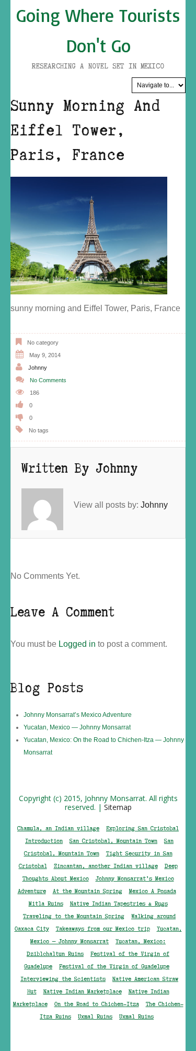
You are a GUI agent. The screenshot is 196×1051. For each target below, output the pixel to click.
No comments (48, 380)
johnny (37, 367)
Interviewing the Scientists (63, 979)
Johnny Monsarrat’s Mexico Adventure (78, 714)
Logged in (77, 643)
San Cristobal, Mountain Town (113, 840)
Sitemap (118, 807)
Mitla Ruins (46, 903)
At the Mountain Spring (87, 891)
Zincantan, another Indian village (106, 866)
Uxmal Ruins (95, 1016)
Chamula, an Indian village (58, 828)
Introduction (44, 840)
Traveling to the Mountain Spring (73, 916)
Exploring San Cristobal (142, 828)
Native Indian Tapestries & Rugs (119, 903)
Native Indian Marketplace (82, 991)
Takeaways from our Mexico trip (103, 928)
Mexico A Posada (152, 891)
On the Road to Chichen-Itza (96, 1004)
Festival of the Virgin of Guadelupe (114, 966)
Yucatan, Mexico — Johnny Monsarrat (77, 727)
